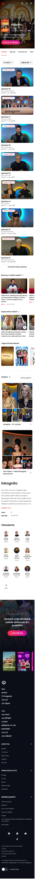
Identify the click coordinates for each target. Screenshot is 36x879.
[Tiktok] (17, 839)
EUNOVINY (4, 789)
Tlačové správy (6, 802)
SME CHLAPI (5, 756)
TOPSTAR (4, 752)
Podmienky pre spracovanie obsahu (12, 846)
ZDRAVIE (4, 759)
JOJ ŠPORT (6, 718)
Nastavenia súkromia (7, 851)
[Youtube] (25, 833)
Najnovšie (25, 62)
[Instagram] (17, 833)
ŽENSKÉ (3, 749)
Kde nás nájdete (6, 812)
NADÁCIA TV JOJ (8, 725)
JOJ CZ (4, 732)
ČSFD (13, 28)
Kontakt (3, 856)
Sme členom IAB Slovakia (8, 853)
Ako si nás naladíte (7, 809)
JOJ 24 (4, 700)
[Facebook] (9, 833)
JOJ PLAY (5, 714)
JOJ (3, 711)
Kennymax (13, 862)
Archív (4, 692)
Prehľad (4, 52)
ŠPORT (3, 782)
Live (3, 689)
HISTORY (4, 763)
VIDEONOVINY (5, 786)
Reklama (4, 805)
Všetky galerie (25, 378)
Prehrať (14, 633)
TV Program (6, 696)
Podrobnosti (22, 52)
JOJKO (4, 721)
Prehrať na (8, 42)
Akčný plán (5, 825)
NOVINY (3, 775)
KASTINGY (5, 729)
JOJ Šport (5, 703)
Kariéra (3, 816)
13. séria (7, 62)
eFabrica (28, 862)
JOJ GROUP (6, 736)
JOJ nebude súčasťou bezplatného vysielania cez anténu (16, 820)
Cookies (3, 848)
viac (21, 37)
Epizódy (12, 52)
